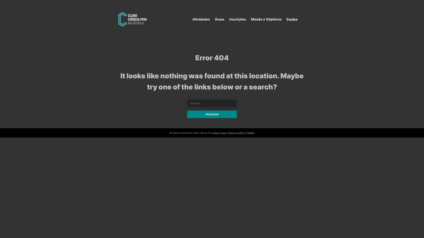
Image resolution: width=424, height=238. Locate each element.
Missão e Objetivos (266, 19)
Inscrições (237, 19)
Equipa (292, 19)
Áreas (219, 19)
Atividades (201, 19)
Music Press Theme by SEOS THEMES (234, 132)
